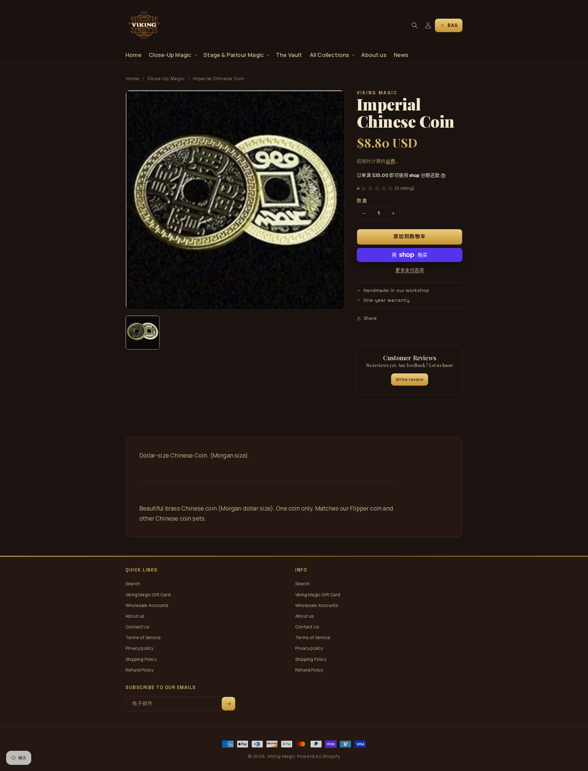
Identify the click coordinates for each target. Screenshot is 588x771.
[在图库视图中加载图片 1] (143, 333)
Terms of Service (143, 637)
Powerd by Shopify (318, 756)
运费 (390, 161)
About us (135, 616)
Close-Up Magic (166, 78)
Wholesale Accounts (147, 605)
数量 (362, 201)
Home (132, 78)
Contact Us (137, 627)
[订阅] (228, 703)
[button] (172, 55)
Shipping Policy (141, 659)
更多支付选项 (409, 270)
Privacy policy (139, 648)
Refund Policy (139, 670)
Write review (409, 379)
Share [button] (370, 318)
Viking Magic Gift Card (148, 594)
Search (133, 583)
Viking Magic (281, 756)
